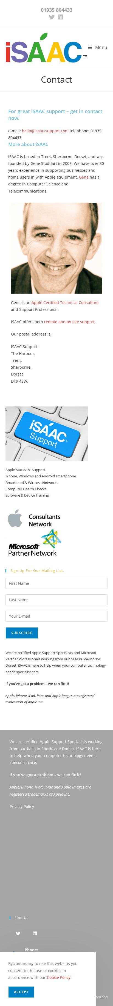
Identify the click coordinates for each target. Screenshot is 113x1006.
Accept (21, 992)
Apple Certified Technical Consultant (65, 302)
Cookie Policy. (59, 977)
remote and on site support (69, 321)
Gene (84, 177)
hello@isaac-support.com (46, 130)
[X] (18, 933)
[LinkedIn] (34, 933)
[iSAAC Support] (46, 433)
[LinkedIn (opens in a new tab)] (60, 17)
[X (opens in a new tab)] (52, 17)
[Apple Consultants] (33, 513)
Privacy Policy (22, 806)
